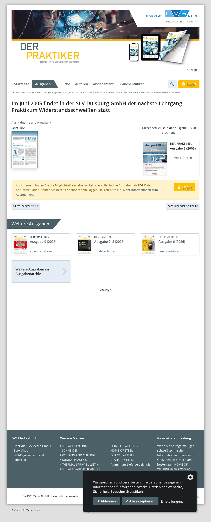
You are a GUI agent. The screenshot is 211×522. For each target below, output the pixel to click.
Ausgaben (43, 84)
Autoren (81, 84)
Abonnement (103, 84)
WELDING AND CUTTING (78, 455)
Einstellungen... (172, 501)
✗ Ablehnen (106, 501)
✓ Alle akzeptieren (140, 501)
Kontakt (193, 21)
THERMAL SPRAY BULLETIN (80, 464)
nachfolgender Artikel (181, 206)
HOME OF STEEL (122, 450)
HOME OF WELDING (124, 446)
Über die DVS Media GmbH (32, 446)
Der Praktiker (18, 92)
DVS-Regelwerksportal (29, 455)
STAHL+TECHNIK (122, 460)
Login (190, 83)
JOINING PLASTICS (74, 460)
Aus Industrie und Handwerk (31, 122)
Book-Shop (21, 450)
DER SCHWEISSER (123, 455)
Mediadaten (174, 21)
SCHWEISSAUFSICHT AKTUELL (82, 469)
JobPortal (20, 460)
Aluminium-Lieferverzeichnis (130, 464)
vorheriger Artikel (27, 206)
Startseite (21, 84)
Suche (65, 84)
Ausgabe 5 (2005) (52, 92)
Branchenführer (131, 84)
